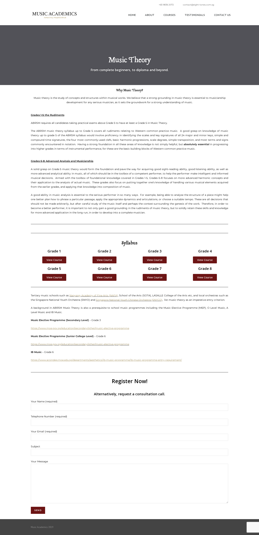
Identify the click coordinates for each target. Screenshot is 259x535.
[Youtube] (226, 527)
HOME (132, 15)
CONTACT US (222, 15)
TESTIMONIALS (195, 15)
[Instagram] (220, 527)
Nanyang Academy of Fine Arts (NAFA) (93, 295)
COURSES (169, 15)
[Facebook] (213, 527)
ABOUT (149, 15)
